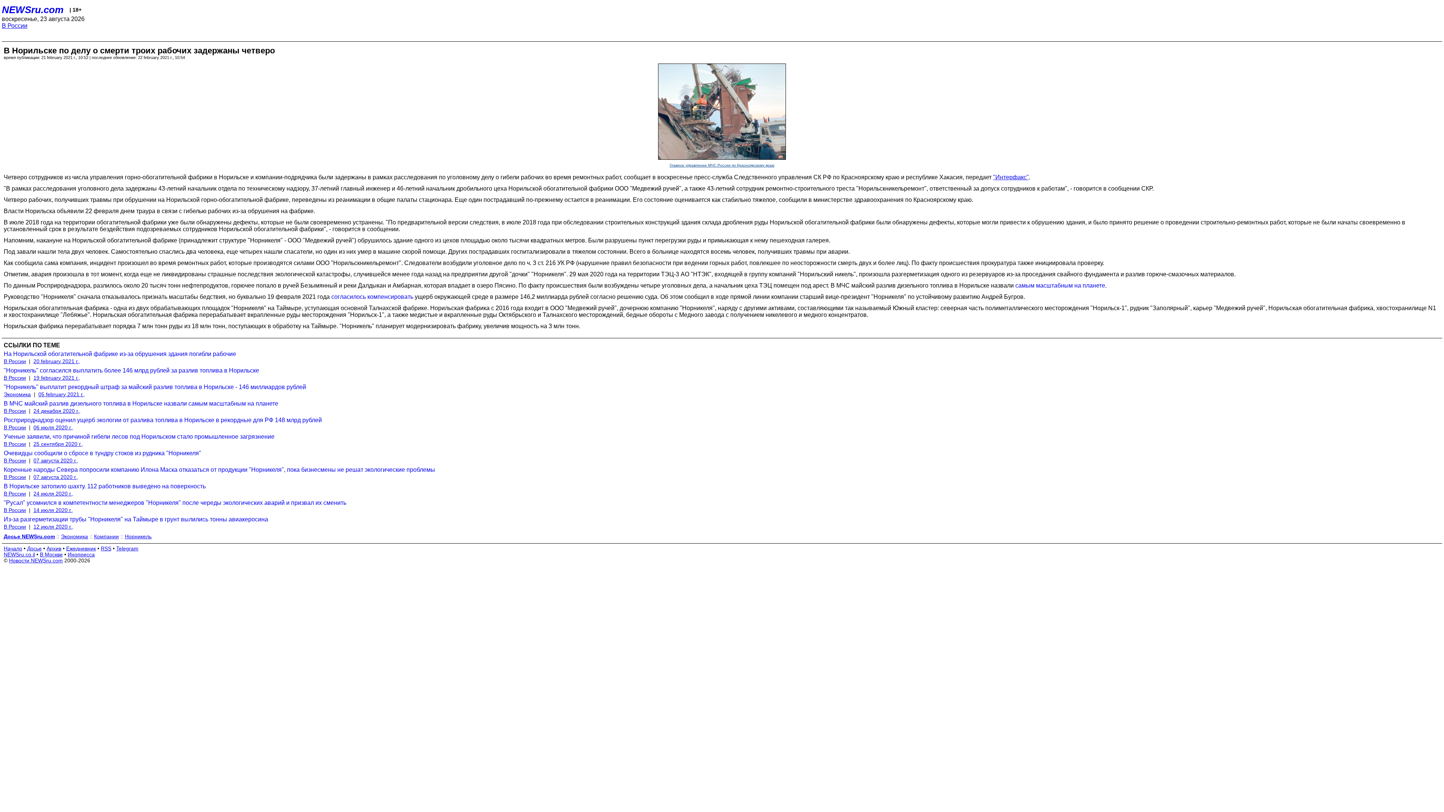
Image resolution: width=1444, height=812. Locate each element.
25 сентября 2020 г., (58, 444)
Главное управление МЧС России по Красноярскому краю (722, 165)
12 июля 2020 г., (53, 527)
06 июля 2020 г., (53, 427)
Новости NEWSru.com (36, 560)
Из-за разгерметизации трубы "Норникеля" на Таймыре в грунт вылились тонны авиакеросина (136, 519)
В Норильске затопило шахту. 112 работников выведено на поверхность (105, 486)
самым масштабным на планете (1060, 285)
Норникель (138, 536)
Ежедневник (81, 548)
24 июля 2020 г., (53, 494)
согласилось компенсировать (372, 297)
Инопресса (81, 554)
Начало (13, 548)
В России (14, 26)
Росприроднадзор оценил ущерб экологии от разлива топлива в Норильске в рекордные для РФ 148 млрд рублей (163, 420)
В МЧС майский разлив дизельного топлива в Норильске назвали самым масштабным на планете (141, 403)
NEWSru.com (33, 9)
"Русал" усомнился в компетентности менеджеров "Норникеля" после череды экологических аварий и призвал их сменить (175, 503)
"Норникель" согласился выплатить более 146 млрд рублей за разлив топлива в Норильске (131, 370)
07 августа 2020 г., (55, 461)
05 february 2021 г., (61, 394)
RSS (106, 548)
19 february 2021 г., (56, 378)
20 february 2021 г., (56, 361)
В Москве (51, 554)
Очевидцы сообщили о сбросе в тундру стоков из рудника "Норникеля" (102, 453)
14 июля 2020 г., (53, 510)
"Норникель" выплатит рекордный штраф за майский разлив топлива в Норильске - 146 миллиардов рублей (155, 387)
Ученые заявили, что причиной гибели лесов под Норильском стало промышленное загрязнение (139, 436)
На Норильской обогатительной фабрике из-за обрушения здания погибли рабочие (120, 354)
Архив (54, 548)
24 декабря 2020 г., (56, 411)
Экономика (17, 394)
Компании (106, 536)
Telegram (127, 548)
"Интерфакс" (1011, 177)
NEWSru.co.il (19, 554)
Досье (34, 548)
